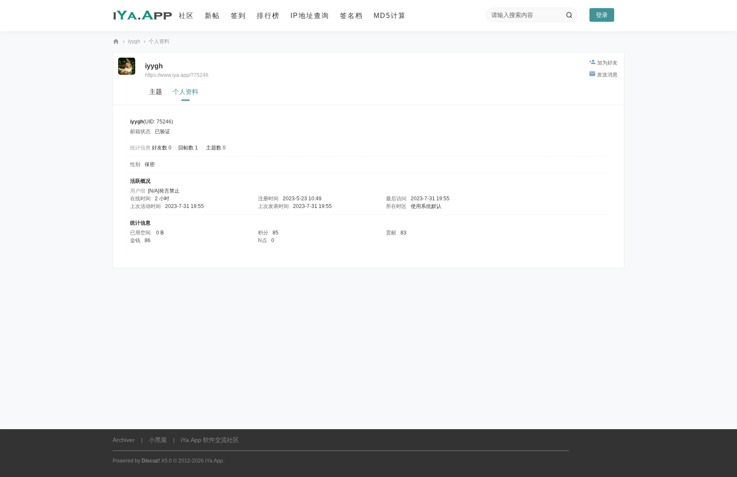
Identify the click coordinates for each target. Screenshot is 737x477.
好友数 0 (161, 148)
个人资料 (185, 91)
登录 (602, 15)
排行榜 (268, 15)
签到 (238, 15)
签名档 (351, 15)
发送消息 (607, 75)
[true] (569, 15)
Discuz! (151, 461)
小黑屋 (158, 439)
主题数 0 (216, 148)
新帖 (212, 15)
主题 (155, 91)
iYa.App (214, 461)
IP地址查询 (309, 15)
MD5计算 (390, 15)
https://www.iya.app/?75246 (177, 75)
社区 (186, 15)
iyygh (134, 41)
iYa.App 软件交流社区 (116, 41)
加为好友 (607, 63)
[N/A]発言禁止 (164, 191)
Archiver (124, 439)
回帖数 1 (188, 148)
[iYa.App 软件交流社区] (142, 15)
